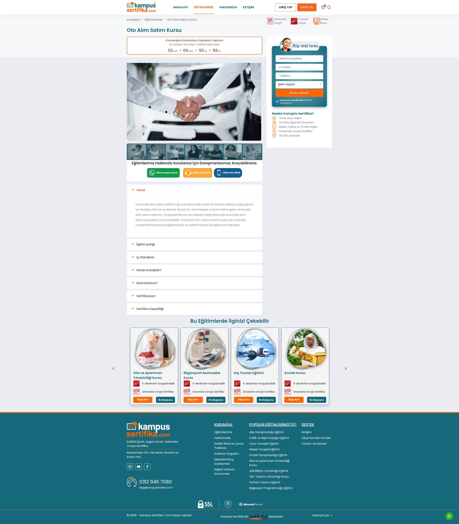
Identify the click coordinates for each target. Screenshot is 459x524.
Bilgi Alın (142, 399)
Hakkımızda (222, 438)
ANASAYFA (180, 7)
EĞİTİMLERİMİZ (204, 7)
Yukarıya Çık (320, 515)
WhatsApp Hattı (167, 172)
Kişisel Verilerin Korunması (224, 471)
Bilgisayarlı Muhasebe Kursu (202, 375)
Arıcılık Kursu (295, 373)
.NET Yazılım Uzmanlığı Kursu (269, 477)
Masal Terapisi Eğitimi (264, 449)
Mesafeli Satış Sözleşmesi (223, 461)
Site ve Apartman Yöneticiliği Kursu (147, 375)
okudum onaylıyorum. (296, 101)
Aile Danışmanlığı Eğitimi (266, 432)
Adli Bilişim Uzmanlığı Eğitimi (268, 471)
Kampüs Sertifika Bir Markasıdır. (252, 517)
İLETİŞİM (248, 7)
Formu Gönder (299, 93)
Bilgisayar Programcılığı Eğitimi (270, 488)
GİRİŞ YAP (285, 7)
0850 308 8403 (201, 172)
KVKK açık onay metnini (291, 100)
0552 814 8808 (231, 172)
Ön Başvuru (165, 400)
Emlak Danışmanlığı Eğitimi (268, 455)
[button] (194, 190)
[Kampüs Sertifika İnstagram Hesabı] (130, 466)
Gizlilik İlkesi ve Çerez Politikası (229, 446)
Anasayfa (133, 20)
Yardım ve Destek (314, 444)
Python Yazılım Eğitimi (264, 482)
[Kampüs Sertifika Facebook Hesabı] (147, 466)
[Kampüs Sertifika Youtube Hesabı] (138, 466)
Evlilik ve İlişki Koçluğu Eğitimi (269, 438)
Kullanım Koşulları (226, 454)
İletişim (306, 432)
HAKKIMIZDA (228, 7)
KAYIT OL (307, 7)
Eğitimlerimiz (153, 20)
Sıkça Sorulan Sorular (316, 438)
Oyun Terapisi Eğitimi (263, 444)
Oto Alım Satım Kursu (182, 20)
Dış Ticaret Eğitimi (249, 373)
